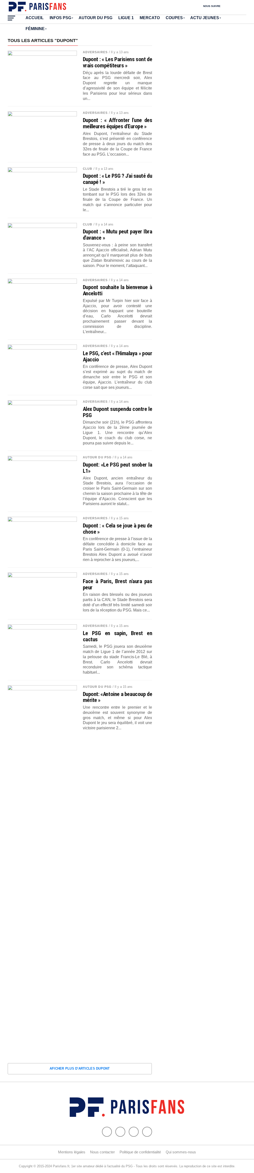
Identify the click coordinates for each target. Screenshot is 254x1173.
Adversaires (95, 52)
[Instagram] (147, 1132)
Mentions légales (71, 1152)
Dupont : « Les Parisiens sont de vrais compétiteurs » (117, 62)
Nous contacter (102, 1152)
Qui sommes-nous (181, 1152)
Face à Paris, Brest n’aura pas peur (117, 584)
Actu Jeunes (204, 18)
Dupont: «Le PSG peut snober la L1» (117, 468)
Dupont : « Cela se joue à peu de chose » (117, 528)
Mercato (150, 18)
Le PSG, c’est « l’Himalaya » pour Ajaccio (117, 356)
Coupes (174, 18)
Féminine (35, 29)
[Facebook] (107, 1132)
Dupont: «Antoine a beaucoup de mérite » (117, 697)
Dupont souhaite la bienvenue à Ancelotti (117, 290)
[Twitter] (120, 1132)
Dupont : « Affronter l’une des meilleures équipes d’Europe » (117, 123)
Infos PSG (60, 18)
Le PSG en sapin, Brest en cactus (117, 636)
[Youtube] (134, 1132)
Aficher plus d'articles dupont (80, 1068)
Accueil (35, 18)
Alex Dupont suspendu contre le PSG (117, 412)
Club (87, 169)
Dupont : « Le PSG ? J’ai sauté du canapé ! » (117, 179)
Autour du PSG (95, 18)
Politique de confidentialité (140, 1152)
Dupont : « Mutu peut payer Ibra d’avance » (117, 234)
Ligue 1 (126, 18)
